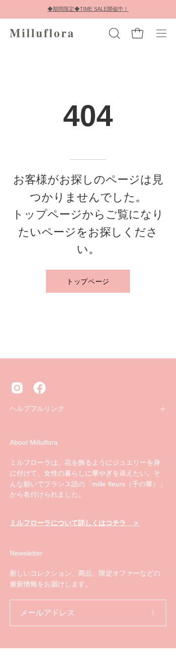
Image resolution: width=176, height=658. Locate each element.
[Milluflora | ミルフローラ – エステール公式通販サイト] (41, 33)
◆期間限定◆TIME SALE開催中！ (88, 9)
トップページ (88, 281)
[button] (113, 33)
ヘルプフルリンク (37, 408)
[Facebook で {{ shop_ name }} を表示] (39, 387)
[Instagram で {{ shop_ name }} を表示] (17, 387)
